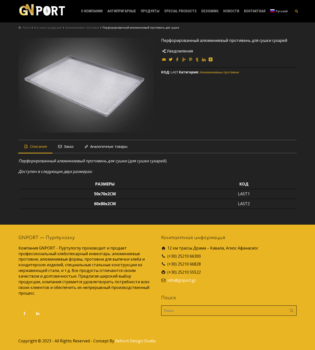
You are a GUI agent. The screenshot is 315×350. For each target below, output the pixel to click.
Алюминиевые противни (219, 72)
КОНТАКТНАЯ (255, 11)
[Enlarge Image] (86, 85)
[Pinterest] (191, 59)
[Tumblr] (197, 59)
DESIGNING (210, 11)
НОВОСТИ (231, 11)
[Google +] (184, 59)
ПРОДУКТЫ (150, 11)
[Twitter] (171, 59)
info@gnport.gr (181, 280)
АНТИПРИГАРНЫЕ (121, 11)
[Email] (164, 59)
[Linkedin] (204, 59)
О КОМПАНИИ (92, 11)
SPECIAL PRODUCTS (180, 11)
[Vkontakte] (211, 59)
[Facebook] (177, 59)
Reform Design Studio (135, 341)
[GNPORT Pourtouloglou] (41, 9)
